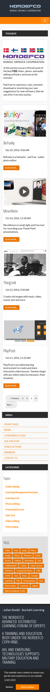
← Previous (14, 398)
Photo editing (12, 503)
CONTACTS (10, 457)
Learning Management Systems (21, 492)
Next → (10, 405)
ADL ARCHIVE (11, 441)
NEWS (7, 429)
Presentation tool (14, 509)
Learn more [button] (10, 680)
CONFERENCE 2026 (15, 435)
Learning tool (12, 498)
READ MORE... (11, 168)
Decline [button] (9, 687)
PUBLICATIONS (12, 446)
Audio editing (12, 486)
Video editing (12, 521)
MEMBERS (9, 452)
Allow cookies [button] (27, 687)
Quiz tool (10, 515)
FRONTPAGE (11, 424)
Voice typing (11, 526)
